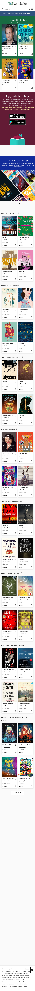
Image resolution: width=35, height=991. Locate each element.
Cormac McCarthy (24, 561)
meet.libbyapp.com (24, 109)
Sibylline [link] (21, 343)
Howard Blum (23, 672)
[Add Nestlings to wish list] (32, 533)
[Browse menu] (32, 9)
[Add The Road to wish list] (32, 567)
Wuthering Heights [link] (7, 597)
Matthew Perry (7, 48)
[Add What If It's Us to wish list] (15, 317)
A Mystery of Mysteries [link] (8, 670)
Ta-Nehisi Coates (8, 705)
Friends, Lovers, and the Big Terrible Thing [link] (8, 46)
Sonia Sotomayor (8, 456)
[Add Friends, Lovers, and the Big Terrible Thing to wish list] (15, 54)
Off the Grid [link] (5, 238)
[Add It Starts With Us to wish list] (32, 54)
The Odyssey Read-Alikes (11, 357)
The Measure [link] (6, 80)
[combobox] (14, 9)
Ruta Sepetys (23, 747)
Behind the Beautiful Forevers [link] (25, 703)
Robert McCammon (8, 527)
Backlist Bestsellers (18, 20)
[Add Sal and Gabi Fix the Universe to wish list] (15, 495)
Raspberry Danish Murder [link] (25, 238)
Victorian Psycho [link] (23, 631)
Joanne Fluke (23, 240)
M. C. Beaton (23, 273)
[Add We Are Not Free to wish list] (32, 495)
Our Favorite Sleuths (9, 213)
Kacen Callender (24, 456)
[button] (15, 46)
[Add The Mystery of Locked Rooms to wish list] (15, 786)
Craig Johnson (7, 273)
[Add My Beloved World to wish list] (15, 461)
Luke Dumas (7, 561)
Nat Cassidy (23, 527)
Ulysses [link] (4, 382)
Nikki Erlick (6, 82)
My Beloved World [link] (7, 454)
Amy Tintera (7, 633)
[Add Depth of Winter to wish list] (15, 279)
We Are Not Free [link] (23, 487)
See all (17, 204)
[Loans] (28, 9)
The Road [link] (21, 559)
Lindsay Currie (7, 781)
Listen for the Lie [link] (7, 631)
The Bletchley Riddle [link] (25, 745)
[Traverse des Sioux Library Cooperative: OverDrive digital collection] (17, 3)
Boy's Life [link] (5, 525)
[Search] (2, 9)
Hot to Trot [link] (22, 271)
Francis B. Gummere (25, 384)
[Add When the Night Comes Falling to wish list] (32, 677)
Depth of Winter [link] (7, 271)
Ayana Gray (23, 417)
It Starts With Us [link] (23, 46)
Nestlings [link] (21, 525)
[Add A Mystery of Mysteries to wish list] (15, 677)
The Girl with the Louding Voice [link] (25, 80)
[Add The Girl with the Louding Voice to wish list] (32, 88)
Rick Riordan (7, 417)
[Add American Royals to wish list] (32, 317)
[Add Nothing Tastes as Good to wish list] (15, 567)
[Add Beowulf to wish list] (32, 389)
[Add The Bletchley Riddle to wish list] (32, 752)
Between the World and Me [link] (8, 703)
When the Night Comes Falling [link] (25, 670)
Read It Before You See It (11, 573)
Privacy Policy (18, 971)
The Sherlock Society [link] (8, 745)
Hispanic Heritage (8, 429)
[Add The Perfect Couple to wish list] (32, 605)
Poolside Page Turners (10, 285)
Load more (17, 793)
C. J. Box (6, 240)
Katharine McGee (24, 312)
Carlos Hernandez (8, 490)
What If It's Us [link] (6, 310)
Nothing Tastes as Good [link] (8, 559)
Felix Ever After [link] (23, 454)
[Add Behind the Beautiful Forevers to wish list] (32, 711)
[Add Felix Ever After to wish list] (32, 461)
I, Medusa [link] (21, 415)
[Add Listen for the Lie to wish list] (15, 639)
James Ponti (7, 747)
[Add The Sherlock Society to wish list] (15, 752)
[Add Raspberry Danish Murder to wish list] (32, 245)
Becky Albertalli (7, 312)
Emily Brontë (7, 600)
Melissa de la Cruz (24, 345)
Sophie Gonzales (8, 345)
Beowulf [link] (21, 382)
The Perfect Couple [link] (24, 597)
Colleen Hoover (23, 48)
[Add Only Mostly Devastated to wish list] (15, 351)
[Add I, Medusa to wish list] (32, 423)
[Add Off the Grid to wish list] (15, 245)
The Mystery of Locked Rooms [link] (8, 779)
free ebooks (26, 13)
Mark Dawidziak (8, 672)
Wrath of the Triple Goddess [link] (8, 415)
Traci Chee (22, 490)
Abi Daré (22, 82)
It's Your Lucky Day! (18, 160)
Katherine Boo (23, 705)
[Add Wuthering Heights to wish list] (15, 605)
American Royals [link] (23, 310)
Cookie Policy (22, 986)
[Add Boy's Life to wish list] (15, 533)
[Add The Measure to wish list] (15, 88)
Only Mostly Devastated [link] (8, 343)
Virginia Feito (23, 633)
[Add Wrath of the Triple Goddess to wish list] (15, 423)
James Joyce (7, 384)
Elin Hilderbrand (24, 600)
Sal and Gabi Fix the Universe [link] (8, 487)
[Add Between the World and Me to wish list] (15, 711)
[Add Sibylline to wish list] (32, 351)
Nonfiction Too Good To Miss (12, 645)
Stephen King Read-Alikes (11, 501)
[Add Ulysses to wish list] (15, 389)
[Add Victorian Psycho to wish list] (32, 639)
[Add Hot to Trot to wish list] (32, 279)
